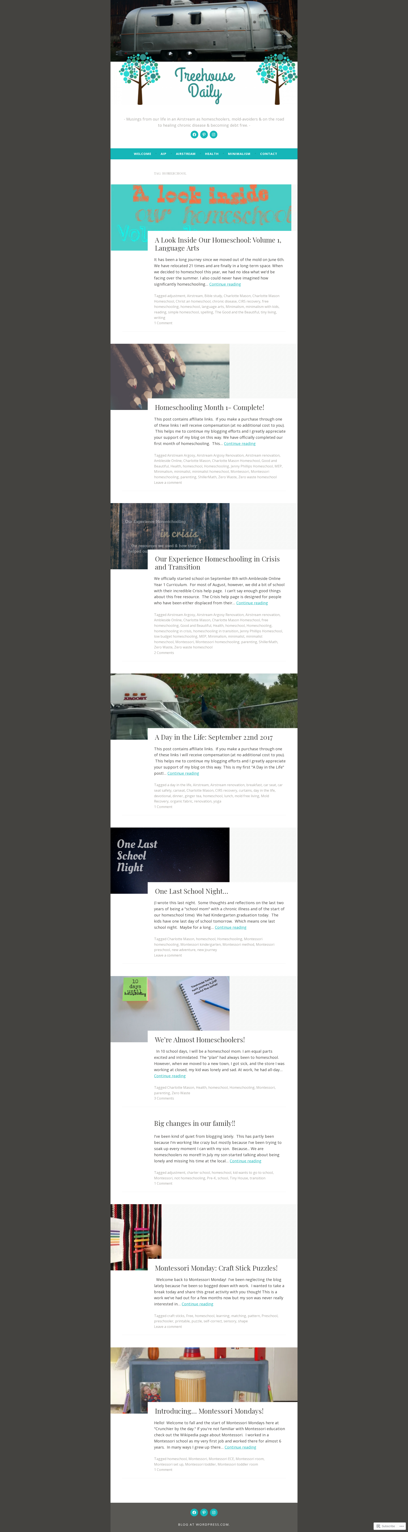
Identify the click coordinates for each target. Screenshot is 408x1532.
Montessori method (238, 944)
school (223, 1178)
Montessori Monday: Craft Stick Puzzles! (216, 1267)
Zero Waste (227, 477)
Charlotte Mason (237, 295)
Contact (268, 154)
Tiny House (239, 1178)
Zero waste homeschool (257, 477)
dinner (178, 796)
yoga (217, 801)
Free (189, 1315)
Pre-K (211, 1178)
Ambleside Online (168, 460)
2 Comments (164, 652)
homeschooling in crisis (172, 631)
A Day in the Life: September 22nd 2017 (214, 737)
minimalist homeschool (210, 471)
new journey (207, 949)
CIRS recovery (249, 301)
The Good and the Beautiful (237, 312)
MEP (278, 466)
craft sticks (175, 1315)
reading (160, 312)
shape (243, 1321)
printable (182, 1321)
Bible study (213, 295)
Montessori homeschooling (217, 642)
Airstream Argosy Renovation (220, 455)
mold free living (247, 796)
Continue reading (225, 284)
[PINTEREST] (204, 1512)
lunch (228, 796)
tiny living (268, 312)
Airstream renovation (262, 455)
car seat (270, 785)
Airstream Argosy (181, 455)
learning (223, 1315)
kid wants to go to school (253, 1172)
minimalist (182, 471)
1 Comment (163, 323)
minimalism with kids (262, 306)
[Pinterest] (204, 134)
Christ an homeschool (193, 301)
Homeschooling (216, 466)
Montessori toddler (200, 1464)
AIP (163, 154)
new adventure (184, 949)
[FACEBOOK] (194, 1512)
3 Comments (164, 1098)
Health (212, 154)
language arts (213, 306)
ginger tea (193, 796)
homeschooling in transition (215, 631)
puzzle (196, 1321)
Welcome (142, 154)
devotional (162, 796)
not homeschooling (189, 1178)
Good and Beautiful (195, 625)
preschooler (163, 1321)
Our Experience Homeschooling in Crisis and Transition (217, 562)
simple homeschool (183, 312)
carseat (179, 790)
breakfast (254, 785)
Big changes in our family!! (194, 1123)
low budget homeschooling (175, 636)
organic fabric (181, 801)
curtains (245, 790)
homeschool (190, 306)
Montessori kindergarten (200, 944)
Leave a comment (168, 482)
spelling (207, 312)
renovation (203, 801)
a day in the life (179, 785)
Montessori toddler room (238, 1464)
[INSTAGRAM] (214, 1512)
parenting (188, 477)
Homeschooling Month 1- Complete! (209, 407)
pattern (254, 1315)
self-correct (213, 1321)
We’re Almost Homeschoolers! (200, 1039)
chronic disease (224, 301)
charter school (198, 1172)
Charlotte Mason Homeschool (236, 460)
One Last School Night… (191, 890)
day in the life (264, 790)
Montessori (240, 471)
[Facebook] (194, 134)
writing (159, 317)
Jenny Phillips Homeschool (252, 466)
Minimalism (239, 154)
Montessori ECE (221, 1458)
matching (238, 1315)
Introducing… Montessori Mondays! (209, 1411)
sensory (230, 1321)
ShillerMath (207, 477)
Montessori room (250, 1458)
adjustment (176, 295)
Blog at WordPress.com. (204, 1524)
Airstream (186, 154)
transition (257, 1178)
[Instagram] (213, 134)
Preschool (270, 1315)
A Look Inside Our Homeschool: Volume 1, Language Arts (218, 243)
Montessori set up (168, 1464)
